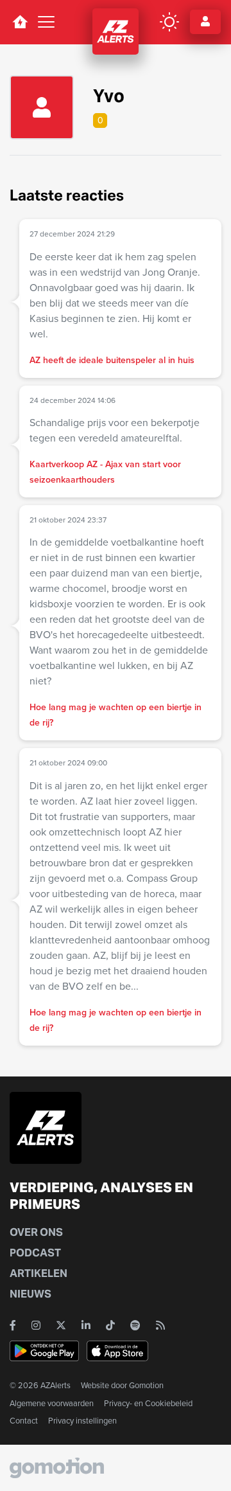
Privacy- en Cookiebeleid (148, 1403)
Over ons (36, 1232)
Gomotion (146, 1385)
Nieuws (30, 1294)
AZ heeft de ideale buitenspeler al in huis (112, 360)
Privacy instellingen (82, 1421)
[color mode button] (169, 21)
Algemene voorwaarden (52, 1403)
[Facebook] (13, 1325)
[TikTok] (110, 1325)
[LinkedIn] (85, 1325)
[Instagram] (35, 1325)
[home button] (20, 21)
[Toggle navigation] (46, 22)
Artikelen (38, 1273)
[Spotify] (135, 1325)
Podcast (35, 1253)
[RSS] (160, 1325)
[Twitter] (61, 1325)
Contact (24, 1421)
